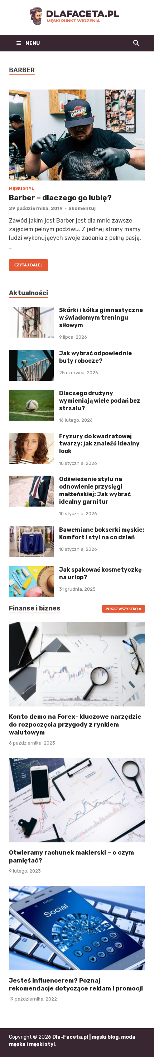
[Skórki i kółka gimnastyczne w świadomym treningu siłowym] (31, 310)
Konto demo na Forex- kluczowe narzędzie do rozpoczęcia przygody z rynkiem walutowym (75, 724)
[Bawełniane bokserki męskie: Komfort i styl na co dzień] (31, 530)
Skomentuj (82, 208)
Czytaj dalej (26, 263)
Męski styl (21, 188)
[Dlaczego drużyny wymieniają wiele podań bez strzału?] (31, 393)
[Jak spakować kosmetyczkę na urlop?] (31, 570)
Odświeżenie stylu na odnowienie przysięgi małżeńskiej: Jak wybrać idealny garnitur (95, 490)
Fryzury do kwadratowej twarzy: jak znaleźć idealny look (99, 444)
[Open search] (136, 43)
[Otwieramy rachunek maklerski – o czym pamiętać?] (77, 799)
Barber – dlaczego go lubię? (60, 197)
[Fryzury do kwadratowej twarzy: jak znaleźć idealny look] (31, 437)
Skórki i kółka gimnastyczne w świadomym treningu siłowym (101, 318)
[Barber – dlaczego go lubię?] (77, 135)
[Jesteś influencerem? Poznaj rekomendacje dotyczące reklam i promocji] (77, 927)
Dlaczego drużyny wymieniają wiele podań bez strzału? (99, 401)
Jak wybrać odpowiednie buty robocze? (95, 357)
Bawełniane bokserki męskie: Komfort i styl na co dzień (101, 533)
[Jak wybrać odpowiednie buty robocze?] (31, 354)
